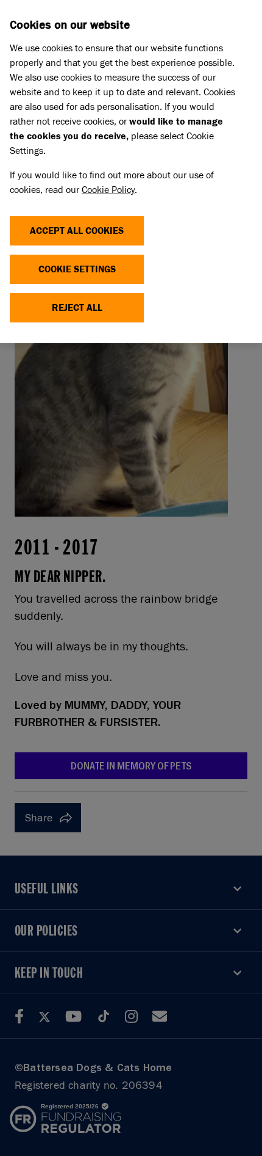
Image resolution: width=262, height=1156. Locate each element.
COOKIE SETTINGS (77, 269)
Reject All (77, 307)
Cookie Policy (108, 189)
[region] (131, 171)
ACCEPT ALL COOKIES (77, 230)
